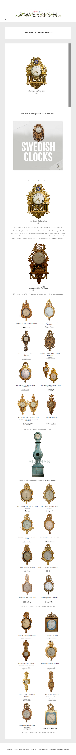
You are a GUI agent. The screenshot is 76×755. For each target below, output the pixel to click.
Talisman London (51, 480)
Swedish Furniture (38, 7)
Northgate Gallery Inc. (56, 238)
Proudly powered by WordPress (59, 749)
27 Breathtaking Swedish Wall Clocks (38, 113)
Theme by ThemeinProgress (39, 749)
